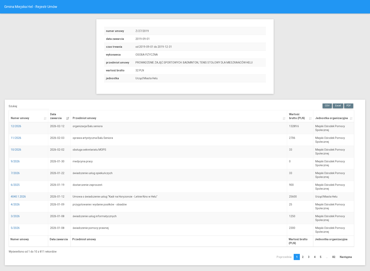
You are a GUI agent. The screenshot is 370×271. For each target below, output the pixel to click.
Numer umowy (20, 118)
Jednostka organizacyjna (331, 118)
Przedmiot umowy (84, 118)
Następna (346, 256)
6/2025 (15, 184)
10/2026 (16, 149)
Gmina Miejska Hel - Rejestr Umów (30, 7)
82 (333, 256)
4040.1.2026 (18, 196)
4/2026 (15, 204)
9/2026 (15, 161)
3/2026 (15, 216)
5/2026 (15, 227)
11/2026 (16, 137)
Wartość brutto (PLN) (297, 116)
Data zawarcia (56, 116)
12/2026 (16, 126)
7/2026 (15, 173)
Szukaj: (13, 106)
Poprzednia (284, 256)
